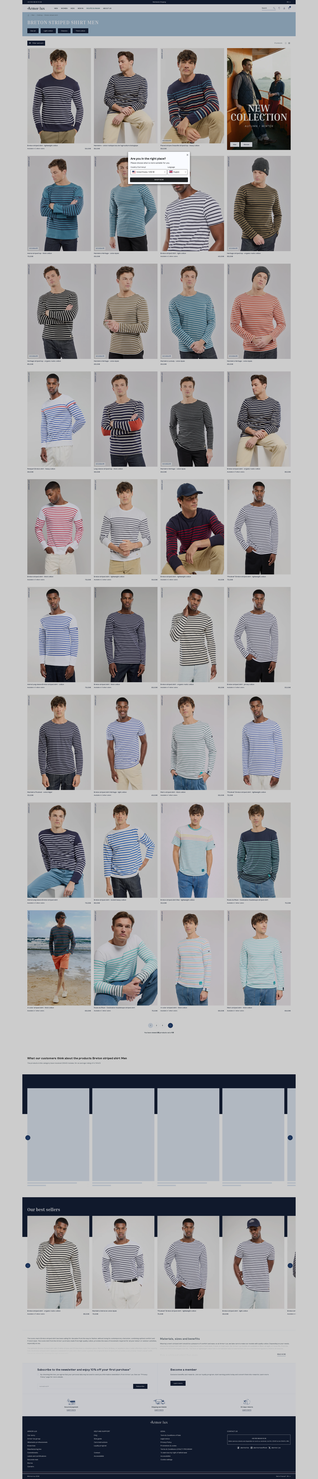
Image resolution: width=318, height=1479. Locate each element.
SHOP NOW (159, 180)
